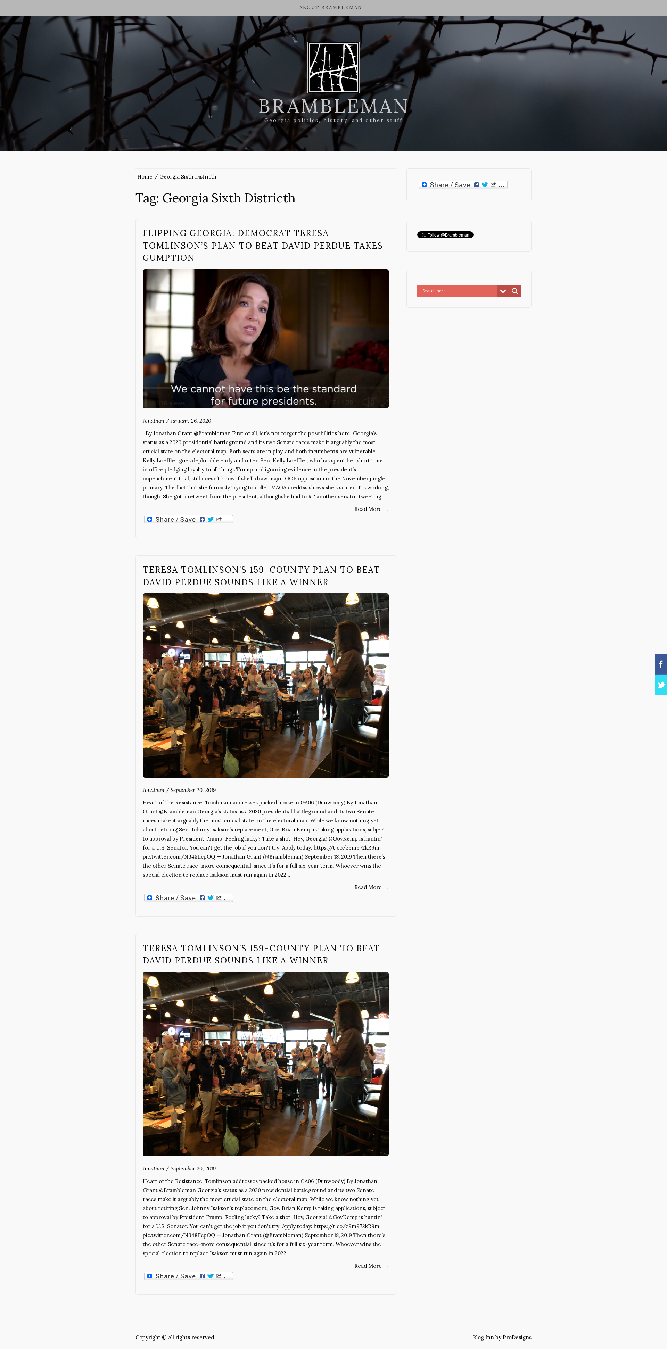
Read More (371, 509)
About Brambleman (330, 7)
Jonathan (153, 420)
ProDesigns (517, 1337)
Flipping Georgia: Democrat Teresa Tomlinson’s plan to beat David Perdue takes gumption (263, 245)
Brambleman (333, 106)
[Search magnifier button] (515, 291)
